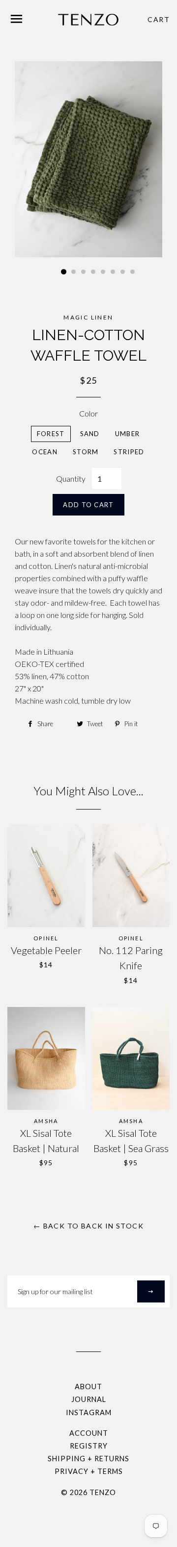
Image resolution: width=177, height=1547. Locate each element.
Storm (86, 452)
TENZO (102, 1492)
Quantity (71, 478)
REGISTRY (89, 1446)
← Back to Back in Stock (88, 1226)
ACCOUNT (88, 1433)
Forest (51, 434)
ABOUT (88, 1386)
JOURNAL (88, 1399)
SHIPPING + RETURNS (88, 1458)
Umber (127, 434)
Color (88, 413)
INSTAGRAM (89, 1412)
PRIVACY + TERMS (89, 1471)
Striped (129, 452)
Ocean (45, 452)
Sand (90, 434)
